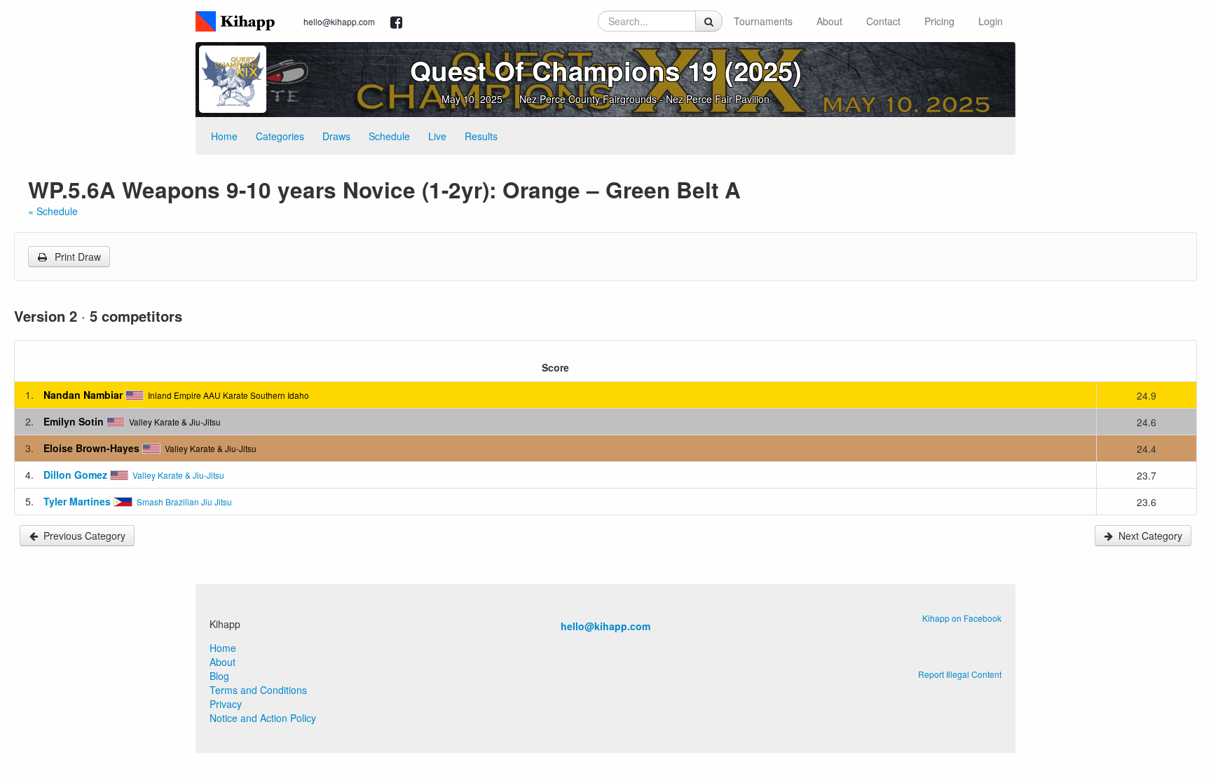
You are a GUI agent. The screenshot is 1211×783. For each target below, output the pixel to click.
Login (990, 21)
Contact (883, 21)
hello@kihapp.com (339, 21)
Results (481, 136)
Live (437, 136)
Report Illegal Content (959, 674)
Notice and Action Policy (263, 718)
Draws (336, 136)
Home (224, 136)
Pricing (939, 21)
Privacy (226, 704)
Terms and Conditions (258, 690)
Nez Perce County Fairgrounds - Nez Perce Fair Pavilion (644, 99)
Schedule (389, 136)
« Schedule (53, 211)
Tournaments (763, 21)
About (829, 21)
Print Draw (76, 257)
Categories (280, 136)
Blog (219, 676)
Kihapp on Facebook (961, 618)
